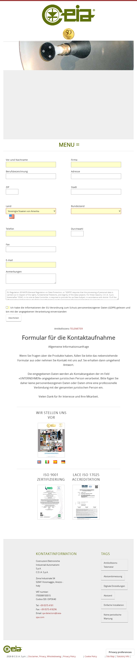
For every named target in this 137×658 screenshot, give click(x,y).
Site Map (110, 656)
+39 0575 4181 (46, 605)
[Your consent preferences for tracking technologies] (120, 652)
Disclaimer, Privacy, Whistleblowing (44, 656)
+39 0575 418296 (48, 609)
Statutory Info (123, 656)
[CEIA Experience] (68, 34)
